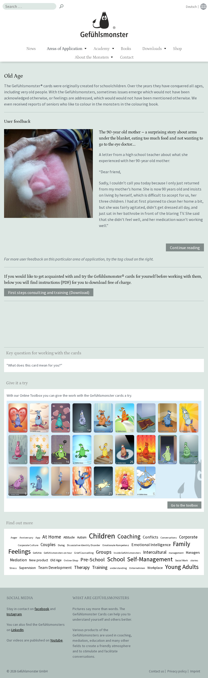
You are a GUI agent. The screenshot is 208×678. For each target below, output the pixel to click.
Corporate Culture (28, 545)
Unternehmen (137, 568)
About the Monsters (92, 57)
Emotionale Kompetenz (115, 545)
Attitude (69, 537)
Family (181, 544)
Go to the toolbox (184, 505)
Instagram (14, 614)
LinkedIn (17, 630)
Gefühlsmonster (104, 24)
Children (102, 536)
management (176, 552)
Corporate (188, 537)
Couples (48, 544)
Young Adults (182, 567)
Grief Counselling (84, 552)
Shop (177, 48)
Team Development (55, 567)
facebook (41, 608)
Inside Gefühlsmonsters (127, 552)
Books (126, 48)
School (116, 559)
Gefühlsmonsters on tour (58, 552)
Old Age (56, 560)
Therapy (82, 567)
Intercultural (154, 552)
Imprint (195, 671)
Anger (14, 537)
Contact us (156, 671)
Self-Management (150, 559)
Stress (13, 568)
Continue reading (185, 247)
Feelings (19, 551)
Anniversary (26, 537)
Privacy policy (177, 671)
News (31, 48)
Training (100, 567)
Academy (102, 48)
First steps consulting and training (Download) (48, 292)
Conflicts (150, 537)
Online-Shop (71, 560)
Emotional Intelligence (151, 544)
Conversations (169, 537)
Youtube (56, 640)
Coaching (129, 536)
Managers (193, 552)
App (38, 537)
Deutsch (191, 6)
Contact (126, 57)
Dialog (61, 545)
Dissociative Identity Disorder (83, 545)
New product (38, 560)
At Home (51, 537)
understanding (118, 568)
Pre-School (92, 559)
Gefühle (37, 552)
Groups (103, 552)
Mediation (18, 560)
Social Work (181, 560)
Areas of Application (64, 48)
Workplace (155, 568)
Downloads (152, 48)
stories (194, 560)
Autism (81, 537)
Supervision (27, 568)
